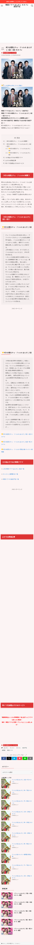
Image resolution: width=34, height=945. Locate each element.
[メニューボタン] (2, 5)
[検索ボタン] (32, 5)
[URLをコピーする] (30, 758)
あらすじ (6, 748)
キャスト (12, 748)
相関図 (3, 750)
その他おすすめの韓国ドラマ (14, 157)
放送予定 (24, 748)
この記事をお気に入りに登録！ (13, 85)
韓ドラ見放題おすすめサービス (14, 163)
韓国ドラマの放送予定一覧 (11, 479)
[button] (3, 758)
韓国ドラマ (10, 750)
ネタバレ (18, 748)
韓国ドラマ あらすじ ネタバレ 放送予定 (17, 5)
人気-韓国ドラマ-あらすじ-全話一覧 (13, 469)
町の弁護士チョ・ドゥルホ (9, 52)
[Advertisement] (17, 26)
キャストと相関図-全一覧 (10, 474)
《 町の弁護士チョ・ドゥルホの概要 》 (17, 141)
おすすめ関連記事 (10, 160)
